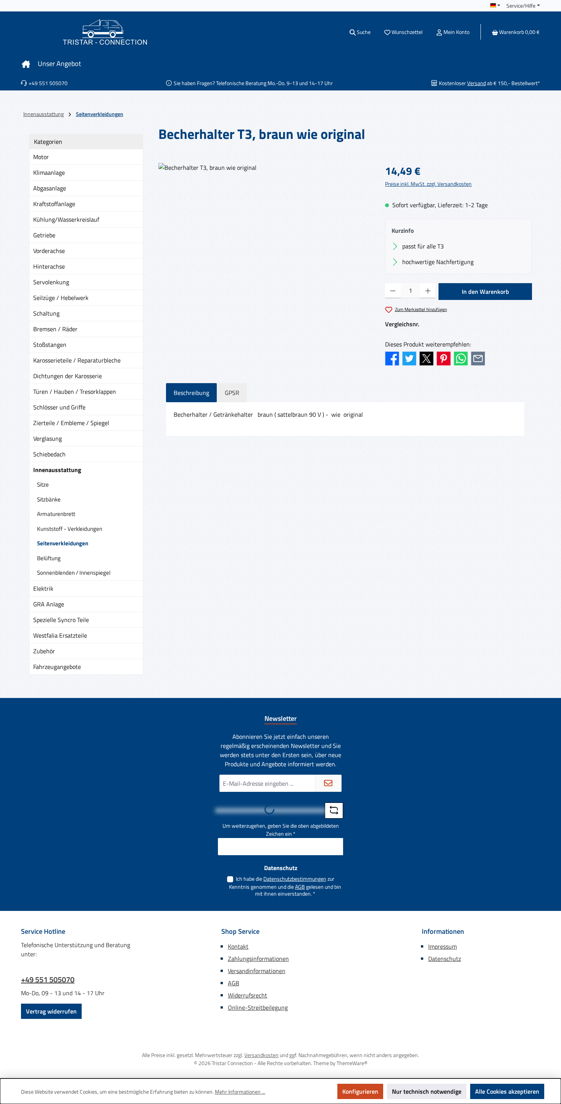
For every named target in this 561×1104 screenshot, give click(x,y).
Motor (41, 156)
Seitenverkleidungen (62, 543)
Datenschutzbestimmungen (294, 879)
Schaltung (46, 313)
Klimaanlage (49, 172)
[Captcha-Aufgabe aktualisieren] (334, 811)
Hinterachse (49, 266)
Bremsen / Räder (55, 329)
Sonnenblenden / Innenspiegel (73, 572)
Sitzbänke (49, 499)
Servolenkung (51, 282)
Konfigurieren (360, 1091)
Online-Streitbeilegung (258, 1007)
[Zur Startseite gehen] (105, 32)
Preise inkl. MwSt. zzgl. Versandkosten (428, 184)
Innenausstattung (57, 469)
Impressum (442, 946)
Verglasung (47, 438)
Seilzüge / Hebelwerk (61, 297)
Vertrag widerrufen (51, 1011)
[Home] (26, 63)
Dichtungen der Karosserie (67, 375)
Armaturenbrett (56, 513)
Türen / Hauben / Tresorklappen (74, 391)
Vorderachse (49, 250)
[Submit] (328, 783)
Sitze (43, 484)
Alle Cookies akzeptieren (507, 1091)
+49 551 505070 (47, 979)
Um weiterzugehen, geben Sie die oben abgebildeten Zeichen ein (280, 830)
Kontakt (238, 946)
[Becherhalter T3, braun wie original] (264, 245)
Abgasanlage (49, 188)
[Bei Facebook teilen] (392, 357)
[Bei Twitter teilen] (409, 357)
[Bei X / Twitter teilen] (426, 357)
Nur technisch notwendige (426, 1091)
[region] (264, 245)
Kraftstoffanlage (54, 203)
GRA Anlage (48, 604)
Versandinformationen (256, 970)
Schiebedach (49, 454)
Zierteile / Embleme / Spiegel (71, 422)
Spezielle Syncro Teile (61, 619)
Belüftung (49, 558)
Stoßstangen (49, 344)
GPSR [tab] (232, 392)
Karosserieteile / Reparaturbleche (77, 360)
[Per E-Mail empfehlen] (478, 357)
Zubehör (44, 651)
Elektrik (43, 588)
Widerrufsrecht (247, 995)
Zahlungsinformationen (258, 958)
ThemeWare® (352, 1063)
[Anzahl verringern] (393, 290)
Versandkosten (261, 1055)
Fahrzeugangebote (57, 666)
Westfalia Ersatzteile (60, 635)
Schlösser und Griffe (59, 407)
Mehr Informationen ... (240, 1092)
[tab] (191, 392)
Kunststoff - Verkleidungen (69, 528)
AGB (300, 887)
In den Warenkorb (485, 291)
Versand (476, 83)
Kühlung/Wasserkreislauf (66, 219)
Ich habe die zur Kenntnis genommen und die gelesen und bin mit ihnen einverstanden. (285, 886)
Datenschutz (444, 958)
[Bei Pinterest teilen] (443, 357)
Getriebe (44, 235)
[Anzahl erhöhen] (428, 290)
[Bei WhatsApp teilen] (460, 357)
